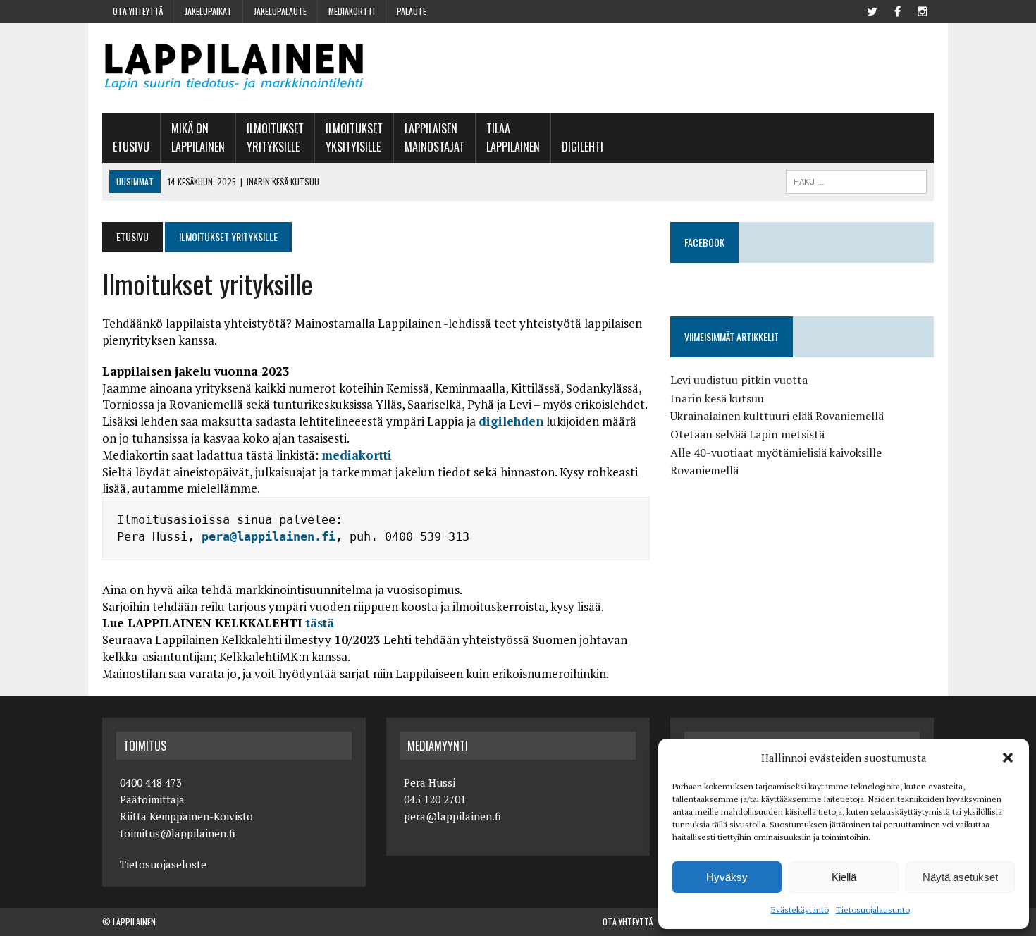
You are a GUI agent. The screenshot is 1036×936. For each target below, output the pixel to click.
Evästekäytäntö (800, 909)
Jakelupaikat (208, 11)
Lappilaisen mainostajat (434, 137)
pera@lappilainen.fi (268, 536)
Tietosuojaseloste (163, 864)
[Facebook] (897, 9)
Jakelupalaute (280, 11)
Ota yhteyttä (138, 11)
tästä (320, 623)
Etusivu (131, 146)
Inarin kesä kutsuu (717, 398)
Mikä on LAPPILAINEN (198, 137)
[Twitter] (872, 9)
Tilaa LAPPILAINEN (513, 137)
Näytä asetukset (960, 877)
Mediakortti (351, 11)
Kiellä (844, 877)
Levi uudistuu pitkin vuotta (739, 380)
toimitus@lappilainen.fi (177, 833)
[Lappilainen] (234, 68)
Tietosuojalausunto (873, 909)
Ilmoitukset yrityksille (275, 137)
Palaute (411, 11)
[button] (1008, 758)
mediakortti (356, 455)
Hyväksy (727, 877)
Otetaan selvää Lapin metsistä (747, 434)
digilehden (511, 421)
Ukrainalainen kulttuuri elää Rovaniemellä (777, 416)
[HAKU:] (856, 179)
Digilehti (582, 146)
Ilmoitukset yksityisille (354, 137)
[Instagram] (922, 9)
